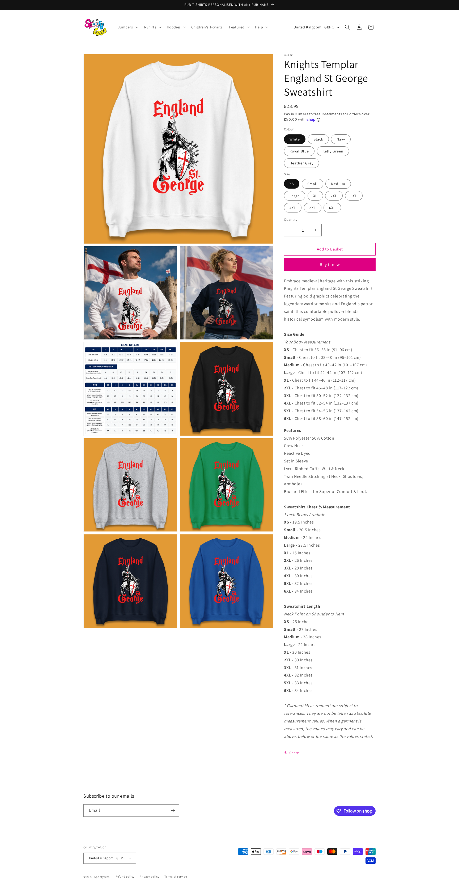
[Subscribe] (173, 810)
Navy (341, 139)
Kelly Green (332, 151)
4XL (293, 207)
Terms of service (175, 876)
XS (292, 183)
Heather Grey (301, 163)
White (295, 139)
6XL (332, 207)
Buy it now (330, 264)
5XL (312, 207)
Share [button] (294, 752)
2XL (334, 195)
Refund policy (125, 876)
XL (315, 195)
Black (318, 139)
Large (295, 195)
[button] (127, 27)
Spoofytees (102, 877)
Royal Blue (299, 151)
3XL (354, 195)
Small (312, 183)
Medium (338, 183)
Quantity (290, 219)
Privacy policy (149, 876)
